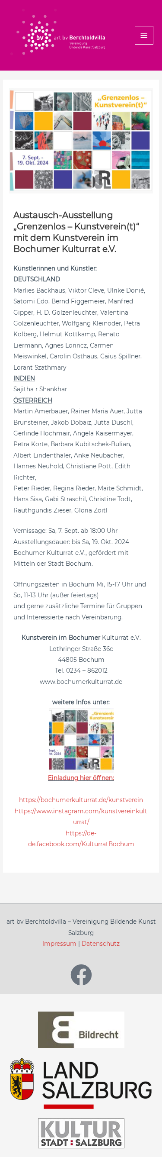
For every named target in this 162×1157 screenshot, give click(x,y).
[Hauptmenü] (144, 35)
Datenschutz (101, 943)
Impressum (59, 943)
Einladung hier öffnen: (81, 777)
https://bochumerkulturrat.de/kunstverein (81, 799)
